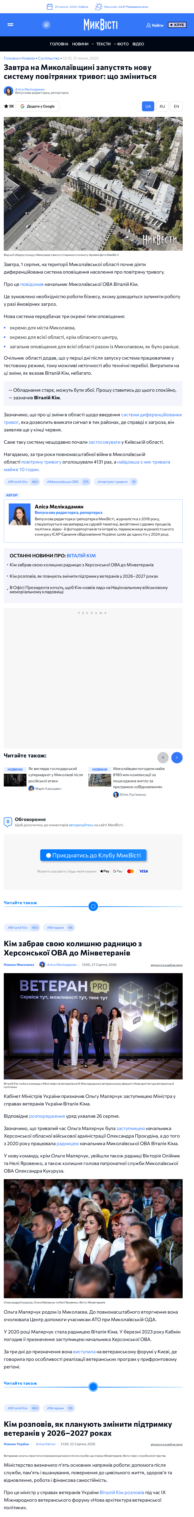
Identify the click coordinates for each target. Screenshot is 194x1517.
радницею (68, 1143)
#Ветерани (55, 927)
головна (59, 44)
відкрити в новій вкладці (167, 965)
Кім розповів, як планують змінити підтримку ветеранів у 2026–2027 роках (84, 576)
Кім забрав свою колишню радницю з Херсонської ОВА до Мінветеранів (82, 564)
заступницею (130, 1128)
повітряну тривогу (41, 461)
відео (138, 44)
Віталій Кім (81, 555)
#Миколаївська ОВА (62, 482)
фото (123, 44)
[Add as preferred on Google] (46, 25)
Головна (11, 58)
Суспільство (49, 58)
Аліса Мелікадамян (30, 89)
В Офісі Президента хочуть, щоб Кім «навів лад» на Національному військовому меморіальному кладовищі (89, 589)
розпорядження (47, 1116)
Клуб (179, 25)
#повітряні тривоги (112, 482)
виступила (84, 1351)
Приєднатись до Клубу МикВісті (96, 855)
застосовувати (104, 442)
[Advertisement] (93, 683)
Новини (29, 58)
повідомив (32, 284)
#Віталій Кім (17, 482)
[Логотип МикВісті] (100, 25)
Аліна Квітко (51, 1445)
